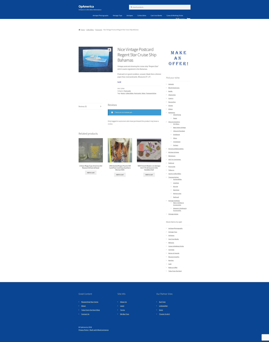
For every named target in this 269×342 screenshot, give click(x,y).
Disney (170, 106)
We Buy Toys (124, 314)
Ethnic (170, 109)
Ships (143, 93)
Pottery (175, 145)
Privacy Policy (83, 330)
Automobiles (177, 179)
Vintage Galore (173, 214)
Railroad (176, 197)
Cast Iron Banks (156, 15)
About (83, 306)
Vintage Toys (117, 15)
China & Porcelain (179, 131)
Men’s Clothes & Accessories (178, 204)
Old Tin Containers (174, 159)
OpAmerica (86, 6)
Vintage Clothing (174, 201)
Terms (122, 310)
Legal (122, 306)
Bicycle (175, 186)
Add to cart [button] (90, 173)
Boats (123, 93)
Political (171, 163)
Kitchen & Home (173, 152)
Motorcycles (177, 193)
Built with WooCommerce (99, 330)
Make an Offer (172, 268)
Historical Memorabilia (175, 149)
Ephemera (171, 113)
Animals (171, 84)
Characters (172, 95)
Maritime (176, 190)
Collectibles (141, 15)
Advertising (177, 115)
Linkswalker (163, 306)
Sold (169, 264)
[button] (109, 50)
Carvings (171, 250)
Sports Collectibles (174, 174)
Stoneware (176, 142)
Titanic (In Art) (164, 314)
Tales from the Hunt (175, 271)
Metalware (171, 156)
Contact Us (85, 314)
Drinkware (176, 135)
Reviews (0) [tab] (83, 106)
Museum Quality (173, 257)
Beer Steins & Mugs (179, 127)
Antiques (130, 15)
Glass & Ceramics (174, 122)
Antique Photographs (100, 15)
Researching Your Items (89, 302)
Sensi (161, 310)
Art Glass (176, 124)
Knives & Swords (173, 253)
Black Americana (173, 88)
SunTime (162, 302)
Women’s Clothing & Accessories (180, 209)
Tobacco (171, 170)
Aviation (176, 183)
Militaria (171, 243)
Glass (175, 138)
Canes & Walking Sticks (176, 246)
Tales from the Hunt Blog (90, 310)
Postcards (127, 91)
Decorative (172, 102)
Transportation (151, 93)
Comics (170, 98)
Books (170, 91)
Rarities (171, 260)
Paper (175, 118)
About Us (123, 302)
